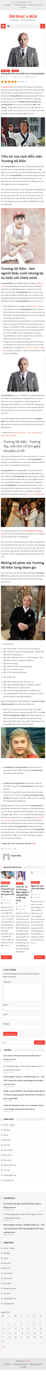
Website (6, 1024)
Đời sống (5, 71)
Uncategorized (9, 1180)
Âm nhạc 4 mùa (23, 16)
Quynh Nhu (21, 77)
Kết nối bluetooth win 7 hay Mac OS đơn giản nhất (7, 890)
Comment (7, 982)
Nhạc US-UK (8, 1155)
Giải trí (15, 71)
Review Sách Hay (10, 1165)
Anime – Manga (9, 1125)
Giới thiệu (8, 5)
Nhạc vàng (7, 1160)
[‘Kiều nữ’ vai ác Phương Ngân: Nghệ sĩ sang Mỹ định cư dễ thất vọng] (23, 875)
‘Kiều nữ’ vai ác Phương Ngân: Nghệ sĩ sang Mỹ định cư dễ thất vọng (22, 893)
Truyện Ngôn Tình (10, 1175)
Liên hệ (23, 7)
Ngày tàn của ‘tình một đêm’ (38, 887)
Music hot (26, 1361)
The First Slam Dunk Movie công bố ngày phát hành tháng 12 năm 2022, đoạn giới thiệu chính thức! (8, 957)
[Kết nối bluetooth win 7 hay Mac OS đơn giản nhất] (8, 875)
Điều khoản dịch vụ (35, 5)
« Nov (3, 1346)
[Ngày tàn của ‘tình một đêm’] (38, 875)
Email (5, 1014)
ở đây (34, 843)
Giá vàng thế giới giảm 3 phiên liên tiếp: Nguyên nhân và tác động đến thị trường (23, 1068)
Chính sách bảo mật (20, 5)
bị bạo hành (36, 306)
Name (5, 1004)
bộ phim (29, 494)
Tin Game (7, 1170)
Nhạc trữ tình (8, 1150)
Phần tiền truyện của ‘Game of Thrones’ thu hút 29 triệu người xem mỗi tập (40, 957)
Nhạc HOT (7, 1140)
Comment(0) (32, 77)
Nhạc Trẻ (7, 1145)
